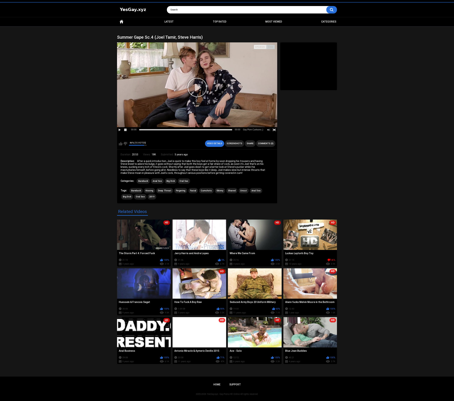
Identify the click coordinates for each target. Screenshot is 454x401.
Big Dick (171, 181)
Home (121, 21)
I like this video (121, 143)
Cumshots (206, 190)
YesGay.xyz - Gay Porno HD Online (223, 394)
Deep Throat (164, 190)
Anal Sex (157, 181)
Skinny (220, 190)
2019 (151, 196)
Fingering (181, 190)
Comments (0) (265, 143)
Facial (193, 190)
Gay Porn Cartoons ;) (253, 129)
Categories (328, 21)
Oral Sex (183, 181)
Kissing (149, 190)
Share (250, 143)
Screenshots (234, 143)
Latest (169, 21)
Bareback (143, 181)
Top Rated (219, 21)
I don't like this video (125, 143)
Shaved (232, 190)
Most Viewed (273, 21)
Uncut (243, 190)
